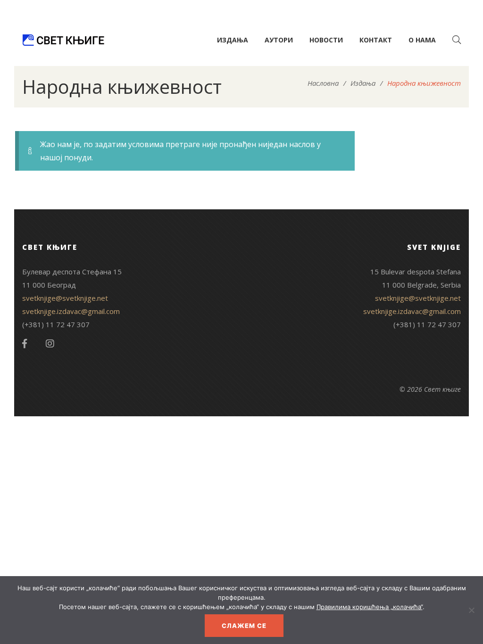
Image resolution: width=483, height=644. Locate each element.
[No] (471, 610)
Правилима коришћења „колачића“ (369, 607)
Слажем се (244, 625)
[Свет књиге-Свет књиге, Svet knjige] (63, 40)
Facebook (24, 343)
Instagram (50, 343)
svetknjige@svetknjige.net (65, 298)
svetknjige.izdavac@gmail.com (71, 311)
